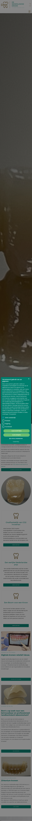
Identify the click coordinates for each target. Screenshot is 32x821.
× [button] (28, 378)
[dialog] (16, 410)
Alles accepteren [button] (17, 431)
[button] (16, 438)
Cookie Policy (16, 441)
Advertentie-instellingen (13, 410)
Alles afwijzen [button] (16, 435)
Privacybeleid (12, 414)
